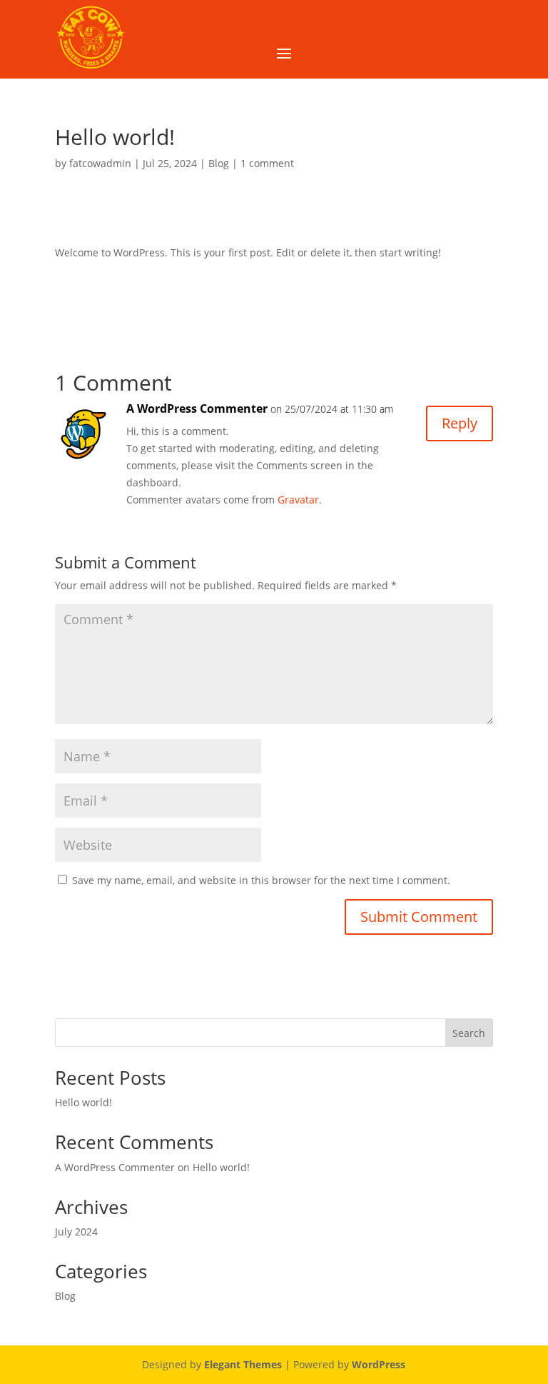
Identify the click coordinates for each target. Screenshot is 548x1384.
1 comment (267, 163)
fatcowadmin (100, 163)
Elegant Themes (243, 1364)
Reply (459, 423)
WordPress (378, 1364)
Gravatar (298, 499)
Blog (218, 163)
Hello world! (83, 1102)
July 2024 (76, 1231)
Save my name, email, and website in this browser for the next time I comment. (261, 880)
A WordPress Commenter (197, 408)
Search (468, 1033)
